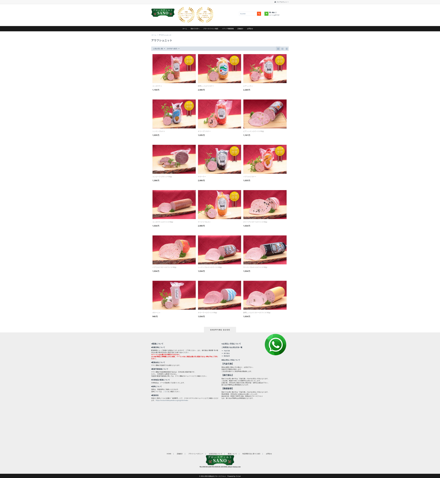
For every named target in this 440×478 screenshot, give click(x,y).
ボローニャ (156, 313)
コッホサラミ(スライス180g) (162, 222)
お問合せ (250, 28)
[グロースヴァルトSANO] (163, 11)
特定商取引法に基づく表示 (251, 454)
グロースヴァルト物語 (210, 28)
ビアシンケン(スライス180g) (253, 131)
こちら (165, 391)
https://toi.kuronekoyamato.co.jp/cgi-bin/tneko (172, 400)
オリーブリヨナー (204, 131)
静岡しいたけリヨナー (206, 86)
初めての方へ (195, 28)
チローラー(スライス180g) (207, 313)
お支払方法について (215, 454)
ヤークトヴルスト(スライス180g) (255, 267)
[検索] (259, 14)
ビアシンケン (248, 86)
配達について (232, 454)
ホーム (185, 28)
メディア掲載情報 (228, 28)
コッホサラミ (157, 86)
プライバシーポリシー (195, 454)
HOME (169, 454)
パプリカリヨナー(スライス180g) (164, 267)
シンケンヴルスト (158, 131)
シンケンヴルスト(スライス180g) (210, 267)
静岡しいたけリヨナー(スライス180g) (256, 313)
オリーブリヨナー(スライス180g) (255, 222)
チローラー (202, 177)
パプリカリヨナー (249, 177)
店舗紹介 (240, 28)
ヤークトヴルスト (204, 222)
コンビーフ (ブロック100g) (162, 177)
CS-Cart (238, 476)
